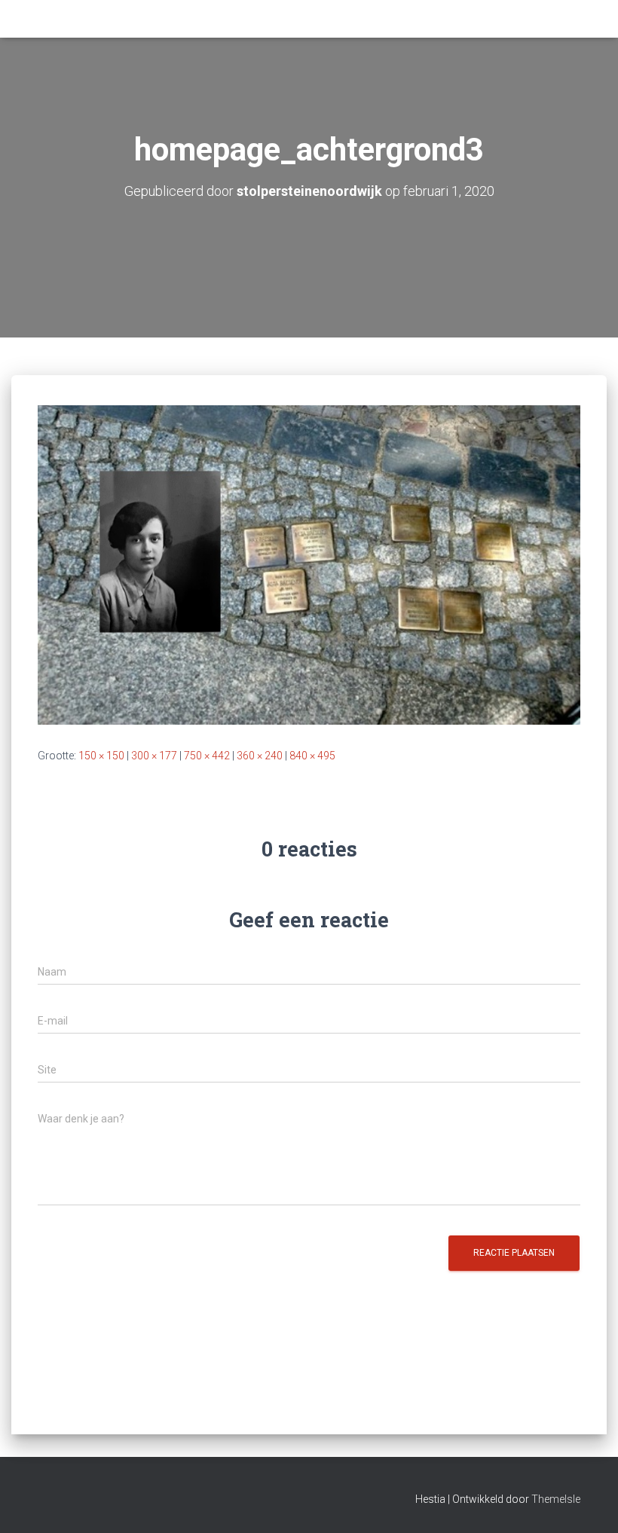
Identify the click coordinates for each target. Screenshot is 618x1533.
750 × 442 (207, 756)
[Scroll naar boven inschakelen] (588, 1503)
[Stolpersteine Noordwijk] (38, 8)
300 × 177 (154, 756)
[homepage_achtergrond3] (309, 564)
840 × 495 (312, 756)
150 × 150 (101, 756)
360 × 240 (260, 756)
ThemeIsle (555, 1499)
